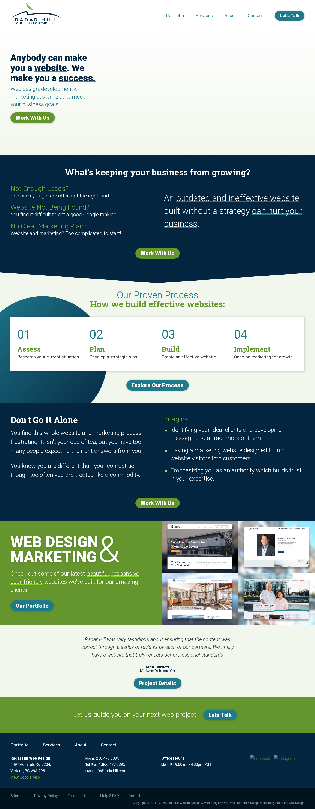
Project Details (157, 683)
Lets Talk (220, 715)
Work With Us (33, 118)
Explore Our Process (158, 385)
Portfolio (175, 15)
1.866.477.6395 (112, 764)
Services (204, 15)
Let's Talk (289, 15)
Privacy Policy (46, 795)
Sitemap (17, 795)
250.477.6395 (107, 758)
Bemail (134, 795)
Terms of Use (79, 795)
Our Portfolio (32, 606)
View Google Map (25, 777)
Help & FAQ (109, 795)
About (230, 15)
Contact (255, 15)
